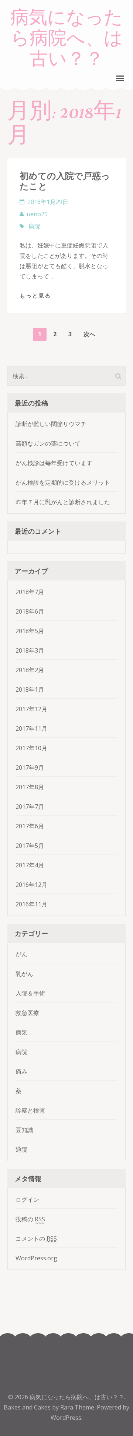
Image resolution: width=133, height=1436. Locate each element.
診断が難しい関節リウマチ (51, 424)
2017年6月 (30, 826)
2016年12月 (31, 885)
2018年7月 (30, 592)
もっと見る (35, 295)
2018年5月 (30, 631)
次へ (89, 334)
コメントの (36, 1239)
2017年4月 (30, 865)
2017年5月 (30, 846)
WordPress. (66, 1418)
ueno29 (37, 214)
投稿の (30, 1219)
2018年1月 (30, 689)
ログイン (27, 1200)
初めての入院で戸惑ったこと (65, 180)
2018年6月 (30, 611)
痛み (21, 1071)
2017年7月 (30, 807)
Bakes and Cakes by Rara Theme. (50, 1407)
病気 (21, 1032)
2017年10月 (31, 748)
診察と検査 (30, 1110)
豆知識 (24, 1130)
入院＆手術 (30, 993)
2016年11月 (31, 904)
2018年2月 (30, 670)
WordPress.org (36, 1258)
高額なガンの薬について (48, 443)
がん (21, 954)
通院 (21, 1149)
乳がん (24, 974)
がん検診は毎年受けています (54, 463)
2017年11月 (31, 728)
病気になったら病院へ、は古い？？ (66, 38)
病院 (34, 226)
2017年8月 (30, 787)
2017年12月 (31, 709)
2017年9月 (30, 767)
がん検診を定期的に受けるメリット (63, 482)
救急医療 (27, 1013)
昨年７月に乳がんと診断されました (63, 502)
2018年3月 (30, 650)
